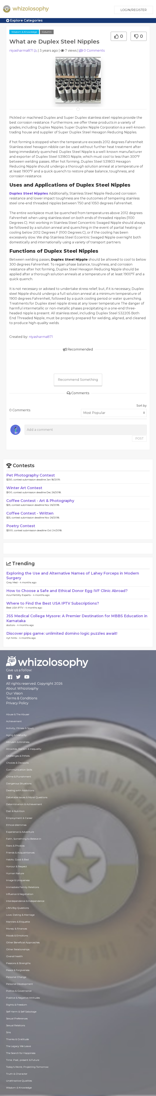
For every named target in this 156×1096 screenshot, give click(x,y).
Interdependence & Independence (25, 900)
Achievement (14, 721)
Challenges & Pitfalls (18, 755)
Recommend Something (78, 380)
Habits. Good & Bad (17, 859)
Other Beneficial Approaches (23, 942)
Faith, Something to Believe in (23, 838)
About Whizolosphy (22, 688)
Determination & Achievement (24, 804)
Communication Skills (19, 769)
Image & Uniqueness (18, 880)
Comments (94, 50)
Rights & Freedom (16, 1004)
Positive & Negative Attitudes (23, 997)
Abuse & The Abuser (17, 714)
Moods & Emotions (17, 935)
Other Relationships (17, 949)
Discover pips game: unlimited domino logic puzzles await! (61, 633)
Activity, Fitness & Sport (20, 728)
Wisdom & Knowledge (24, 31)
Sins (8, 1032)
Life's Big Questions (17, 907)
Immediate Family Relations (22, 887)
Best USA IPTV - (15, 607)
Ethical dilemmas (16, 824)
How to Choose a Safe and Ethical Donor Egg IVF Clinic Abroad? (67, 591)
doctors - (11, 625)
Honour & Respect (16, 866)
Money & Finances (16, 928)
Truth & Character (16, 1073)
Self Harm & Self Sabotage (21, 1011)
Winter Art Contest (24, 488)
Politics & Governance (18, 990)
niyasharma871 (21, 50)
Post (139, 438)
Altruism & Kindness (17, 741)
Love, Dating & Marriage (20, 914)
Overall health (14, 956)
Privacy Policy (17, 703)
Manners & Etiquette (18, 921)
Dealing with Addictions (20, 790)
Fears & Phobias (15, 845)
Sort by (141, 405)
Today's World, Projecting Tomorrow (27, 1066)
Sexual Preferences (17, 1018)
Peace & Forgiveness (17, 970)
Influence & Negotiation (19, 894)
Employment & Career (19, 818)
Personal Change (16, 976)
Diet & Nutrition (15, 811)
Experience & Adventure (20, 831)
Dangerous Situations (18, 783)
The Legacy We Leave (18, 1046)
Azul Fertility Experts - (19, 594)
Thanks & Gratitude (17, 1039)
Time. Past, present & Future (22, 1059)
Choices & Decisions (17, 762)
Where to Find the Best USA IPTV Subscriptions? (52, 603)
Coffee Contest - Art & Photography (40, 500)
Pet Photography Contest (30, 475)
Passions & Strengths (18, 963)
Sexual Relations (15, 1025)
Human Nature (15, 873)
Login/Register (133, 10)
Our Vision (14, 693)
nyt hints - (12, 637)
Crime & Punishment (18, 776)
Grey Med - (13, 582)
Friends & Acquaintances (20, 852)
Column (47, 31)
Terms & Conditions (21, 698)
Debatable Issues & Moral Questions (26, 797)
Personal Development (19, 983)
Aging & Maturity (16, 735)
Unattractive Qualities (19, 1080)
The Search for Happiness (20, 1053)
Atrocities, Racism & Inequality (23, 748)
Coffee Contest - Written (30, 513)
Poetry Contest (20, 526)
